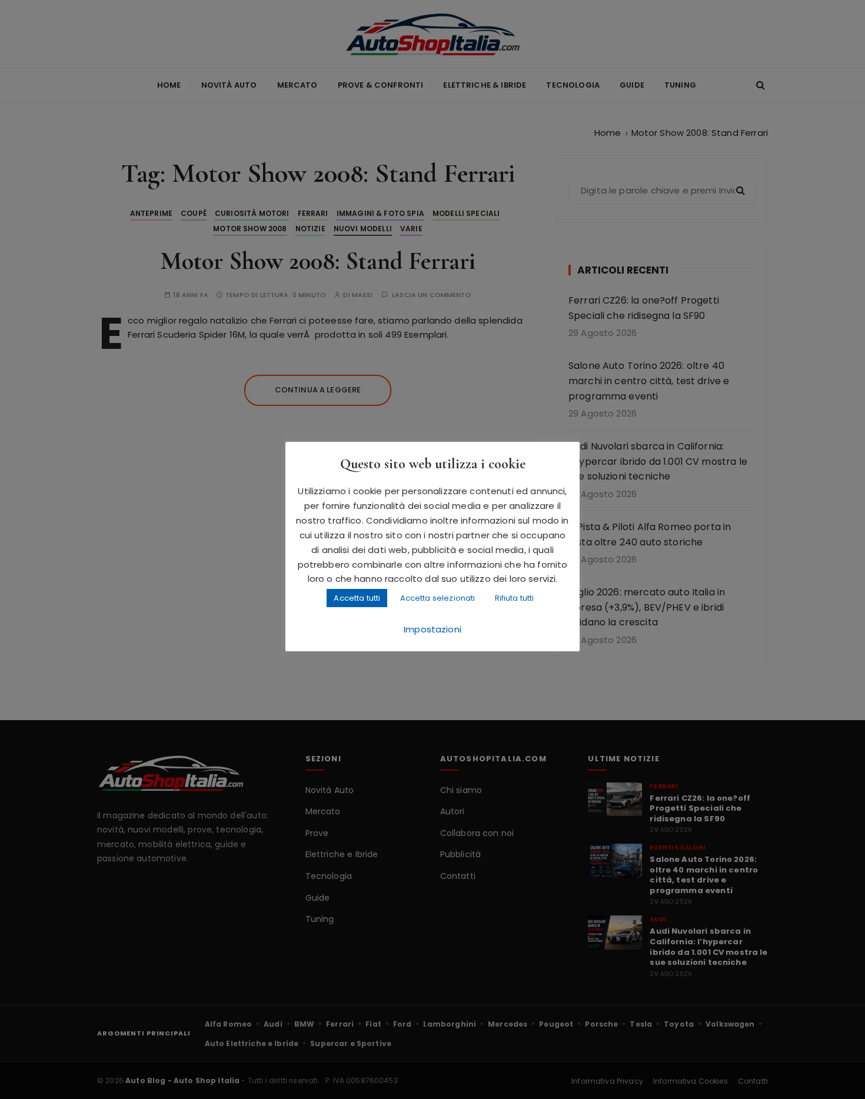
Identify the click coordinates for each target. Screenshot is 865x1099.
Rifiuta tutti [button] (514, 598)
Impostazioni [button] (432, 629)
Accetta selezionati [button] (437, 598)
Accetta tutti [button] (357, 598)
